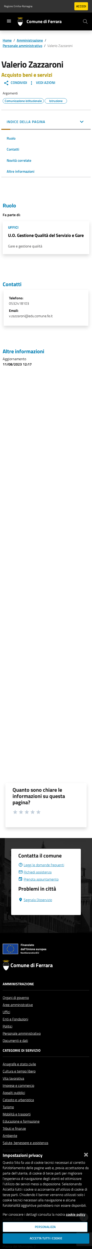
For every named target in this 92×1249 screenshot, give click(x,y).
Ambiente (10, 1135)
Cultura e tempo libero (19, 1071)
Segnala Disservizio (38, 899)
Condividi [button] (18, 82)
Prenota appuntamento (41, 879)
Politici (7, 1026)
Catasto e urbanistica (18, 1099)
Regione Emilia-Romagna (18, 6)
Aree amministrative (18, 1004)
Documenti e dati (15, 1040)
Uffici (6, 1012)
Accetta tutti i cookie (46, 1238)
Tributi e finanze (14, 1128)
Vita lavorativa (13, 1078)
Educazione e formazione (21, 1121)
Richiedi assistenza (38, 872)
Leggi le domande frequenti (44, 865)
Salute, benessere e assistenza (25, 1142)
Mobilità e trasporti (17, 1114)
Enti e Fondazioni (15, 1019)
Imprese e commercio (18, 1085)
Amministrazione (30, 40)
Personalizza (45, 1226)
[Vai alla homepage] (22, 21)
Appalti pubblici (14, 1092)
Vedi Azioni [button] (45, 82)
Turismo (8, 1107)
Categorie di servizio (21, 1050)
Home (7, 40)
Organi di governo (16, 997)
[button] (46, 122)
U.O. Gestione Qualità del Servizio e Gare (46, 235)
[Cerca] (85, 21)
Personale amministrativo (22, 45)
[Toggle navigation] (9, 21)
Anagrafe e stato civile (19, 1064)
